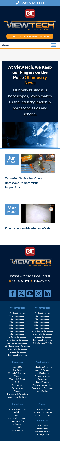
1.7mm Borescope (18, 331)
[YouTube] (30, 293)
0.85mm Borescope (17, 337)
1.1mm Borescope (18, 334)
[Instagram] (38, 293)
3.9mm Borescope (18, 322)
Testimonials (17, 385)
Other (17, 427)
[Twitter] (21, 293)
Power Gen (17, 415)
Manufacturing (17, 421)
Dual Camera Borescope (17, 340)
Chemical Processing (17, 418)
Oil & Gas (18, 424)
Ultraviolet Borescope (17, 349)
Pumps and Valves (42, 376)
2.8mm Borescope (18, 325)
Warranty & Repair (18, 379)
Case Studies (17, 430)
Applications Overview (42, 367)
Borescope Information (17, 394)
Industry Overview (17, 409)
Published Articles (42, 431)
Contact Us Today (42, 409)
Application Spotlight (17, 397)
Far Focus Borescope (17, 355)
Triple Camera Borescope (17, 343)
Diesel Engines (42, 382)
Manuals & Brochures (17, 373)
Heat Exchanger (43, 373)
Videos (17, 376)
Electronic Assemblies (42, 385)
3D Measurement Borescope (17, 346)
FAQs (17, 382)
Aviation (17, 412)
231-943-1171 (33, 3)
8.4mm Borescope (18, 316)
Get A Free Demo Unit (42, 412)
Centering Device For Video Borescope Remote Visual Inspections (23, 182)
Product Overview (18, 313)
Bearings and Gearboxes (42, 388)
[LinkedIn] (47, 293)
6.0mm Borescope (18, 319)
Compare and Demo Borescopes (30, 36)
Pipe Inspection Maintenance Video (28, 228)
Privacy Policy (42, 434)
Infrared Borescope (17, 352)
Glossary (17, 391)
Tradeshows (17, 388)
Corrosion (42, 379)
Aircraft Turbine (43, 370)
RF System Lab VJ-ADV (42, 343)
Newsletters (42, 428)
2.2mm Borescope (18, 328)
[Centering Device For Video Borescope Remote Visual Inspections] (38, 163)
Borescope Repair (42, 415)
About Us (18, 367)
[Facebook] (12, 293)
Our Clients (17, 370)
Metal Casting (42, 391)
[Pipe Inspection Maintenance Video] (38, 213)
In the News (43, 425)
